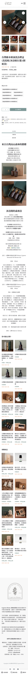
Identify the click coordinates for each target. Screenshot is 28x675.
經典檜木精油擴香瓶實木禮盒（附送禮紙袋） (7, 469)
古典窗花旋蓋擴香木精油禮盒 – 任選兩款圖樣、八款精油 (20, 523)
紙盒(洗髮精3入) (7, 95)
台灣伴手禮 (11, 122)
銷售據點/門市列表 (17, 644)
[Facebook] (14, 669)
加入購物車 (18, 109)
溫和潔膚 (17, 122)
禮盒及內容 (4, 85)
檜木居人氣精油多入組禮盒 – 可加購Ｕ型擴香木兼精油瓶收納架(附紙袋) (20, 436)
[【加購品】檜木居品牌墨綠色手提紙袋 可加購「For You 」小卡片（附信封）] (20, 397)
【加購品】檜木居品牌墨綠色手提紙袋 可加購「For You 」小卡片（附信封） (20, 409)
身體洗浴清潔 (19, 119)
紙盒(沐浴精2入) (18, 92)
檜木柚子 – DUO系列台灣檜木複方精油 (20, 549)
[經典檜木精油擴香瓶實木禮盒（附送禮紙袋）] (7, 459)
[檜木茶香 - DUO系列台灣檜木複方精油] (20, 459)
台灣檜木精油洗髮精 (7, 382)
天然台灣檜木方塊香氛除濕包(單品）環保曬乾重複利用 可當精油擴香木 (7, 496)
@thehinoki (16, 652)
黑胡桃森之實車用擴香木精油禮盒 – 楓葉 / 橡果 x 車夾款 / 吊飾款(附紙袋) (7, 409)
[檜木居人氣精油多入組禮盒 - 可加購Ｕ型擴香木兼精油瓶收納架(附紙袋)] (20, 425)
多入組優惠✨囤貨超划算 (10, 119)
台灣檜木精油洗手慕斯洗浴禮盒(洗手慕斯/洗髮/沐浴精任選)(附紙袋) (7, 436)
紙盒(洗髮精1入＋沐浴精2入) (10, 101)
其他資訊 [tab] (14, 134)
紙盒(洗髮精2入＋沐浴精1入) (10, 98)
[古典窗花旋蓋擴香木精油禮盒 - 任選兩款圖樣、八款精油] (20, 512)
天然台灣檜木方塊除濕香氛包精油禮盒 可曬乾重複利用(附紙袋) (7, 524)
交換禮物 (6, 122)
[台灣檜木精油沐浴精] (20, 346)
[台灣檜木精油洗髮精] (7, 373)
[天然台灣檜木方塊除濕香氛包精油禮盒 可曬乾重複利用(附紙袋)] (7, 512)
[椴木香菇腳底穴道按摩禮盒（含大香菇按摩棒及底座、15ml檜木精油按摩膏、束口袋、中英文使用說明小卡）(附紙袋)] (7, 540)
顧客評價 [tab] (14, 137)
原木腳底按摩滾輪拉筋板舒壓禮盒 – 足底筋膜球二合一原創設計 (7, 357)
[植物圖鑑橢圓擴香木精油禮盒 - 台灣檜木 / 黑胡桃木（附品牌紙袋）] (20, 484)
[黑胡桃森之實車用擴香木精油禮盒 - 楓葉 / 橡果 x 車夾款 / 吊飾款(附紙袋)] (7, 397)
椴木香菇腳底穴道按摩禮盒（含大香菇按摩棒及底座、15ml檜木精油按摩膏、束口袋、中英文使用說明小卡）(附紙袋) (7, 553)
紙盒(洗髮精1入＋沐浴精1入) (10, 89)
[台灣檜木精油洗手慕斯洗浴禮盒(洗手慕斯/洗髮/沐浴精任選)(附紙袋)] (7, 425)
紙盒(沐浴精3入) (18, 95)
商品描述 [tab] (14, 131)
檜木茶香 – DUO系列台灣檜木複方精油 (20, 468)
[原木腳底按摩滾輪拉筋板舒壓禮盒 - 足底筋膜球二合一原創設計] (7, 346)
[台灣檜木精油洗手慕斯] (20, 373)
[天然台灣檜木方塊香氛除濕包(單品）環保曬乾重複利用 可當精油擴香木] (7, 484)
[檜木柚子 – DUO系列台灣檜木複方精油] (20, 540)
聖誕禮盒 (21, 122)
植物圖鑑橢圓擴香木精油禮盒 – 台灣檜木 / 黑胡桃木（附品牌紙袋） (20, 496)
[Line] (10, 669)
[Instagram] (18, 669)
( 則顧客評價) (13, 67)
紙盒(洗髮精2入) (7, 92)
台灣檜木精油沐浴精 (20, 354)
